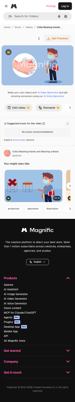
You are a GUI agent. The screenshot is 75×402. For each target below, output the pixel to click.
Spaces (8, 284)
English (37, 261)
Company (11, 361)
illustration (52, 208)
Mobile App (11, 331)
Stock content (12, 308)
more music (19, 140)
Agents (11, 317)
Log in (65, 6)
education (33, 208)
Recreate (46, 108)
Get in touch (13, 372)
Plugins (11, 322)
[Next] (70, 107)
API (6, 336)
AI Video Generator (48, 92)
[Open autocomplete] (8, 16)
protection (13, 208)
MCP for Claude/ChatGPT (20, 312)
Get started (12, 351)
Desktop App (15, 326)
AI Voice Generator (54, 96)
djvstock (17, 155)
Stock (18, 27)
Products (10, 278)
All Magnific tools (14, 340)
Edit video (16, 108)
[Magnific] (37, 231)
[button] (37, 262)
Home (7, 27)
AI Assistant (11, 289)
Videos (29, 27)
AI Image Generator (16, 294)
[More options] (39, 38)
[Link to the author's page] (7, 154)
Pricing (51, 6)
